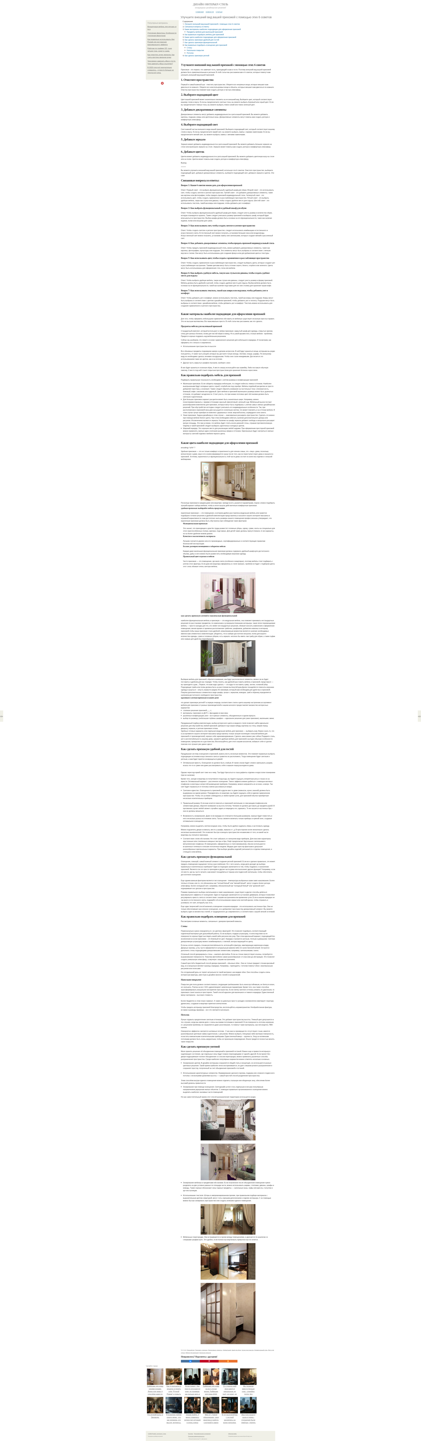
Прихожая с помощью (201, 1350)
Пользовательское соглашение (202, 1433)
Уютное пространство (248, 1350)
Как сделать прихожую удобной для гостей (202, 39)
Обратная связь (232, 1433)
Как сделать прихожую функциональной (201, 42)
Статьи (219, 11)
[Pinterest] (209, 1361)
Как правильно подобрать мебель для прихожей (204, 34)
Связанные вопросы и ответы (197, 26)
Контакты (190, 1433)
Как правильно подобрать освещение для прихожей (206, 45)
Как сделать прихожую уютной (197, 55)
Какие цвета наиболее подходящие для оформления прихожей (210, 37)
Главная (200, 11)
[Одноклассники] (228, 1361)
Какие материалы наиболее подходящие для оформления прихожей (213, 29)
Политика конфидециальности (196, 1436)
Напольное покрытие (195, 50)
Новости (210, 11)
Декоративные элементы (215, 1350)
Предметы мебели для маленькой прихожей (205, 32)
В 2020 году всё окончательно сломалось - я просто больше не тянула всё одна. (160, 70)
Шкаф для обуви (236, 1350)
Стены (189, 47)
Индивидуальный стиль (261, 1350)
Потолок (190, 53)
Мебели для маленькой (192, 1353)
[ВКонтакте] (190, 1361)
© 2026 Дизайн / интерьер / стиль (157, 1433)
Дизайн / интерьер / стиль (210, 4)
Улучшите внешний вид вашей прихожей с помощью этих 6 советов (212, 24)
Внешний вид (190, 1350)
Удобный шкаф (227, 1350)
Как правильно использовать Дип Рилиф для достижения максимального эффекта (161, 42)
